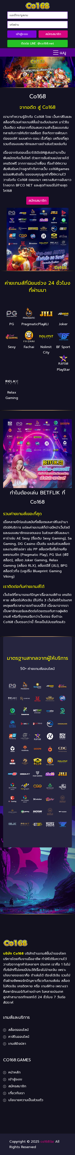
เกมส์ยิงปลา (17, 1043)
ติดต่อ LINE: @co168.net (37, 43)
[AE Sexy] (62, 685)
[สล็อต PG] (12, 685)
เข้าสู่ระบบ (22, 34)
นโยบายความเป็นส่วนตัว (25, 1100)
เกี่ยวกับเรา (16, 1093)
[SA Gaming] (25, 698)
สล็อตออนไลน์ (18, 1029)
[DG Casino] (50, 698)
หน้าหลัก (14, 1072)
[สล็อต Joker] (50, 685)
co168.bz (47, 1141)
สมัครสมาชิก (53, 34)
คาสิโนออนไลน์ (18, 1036)
